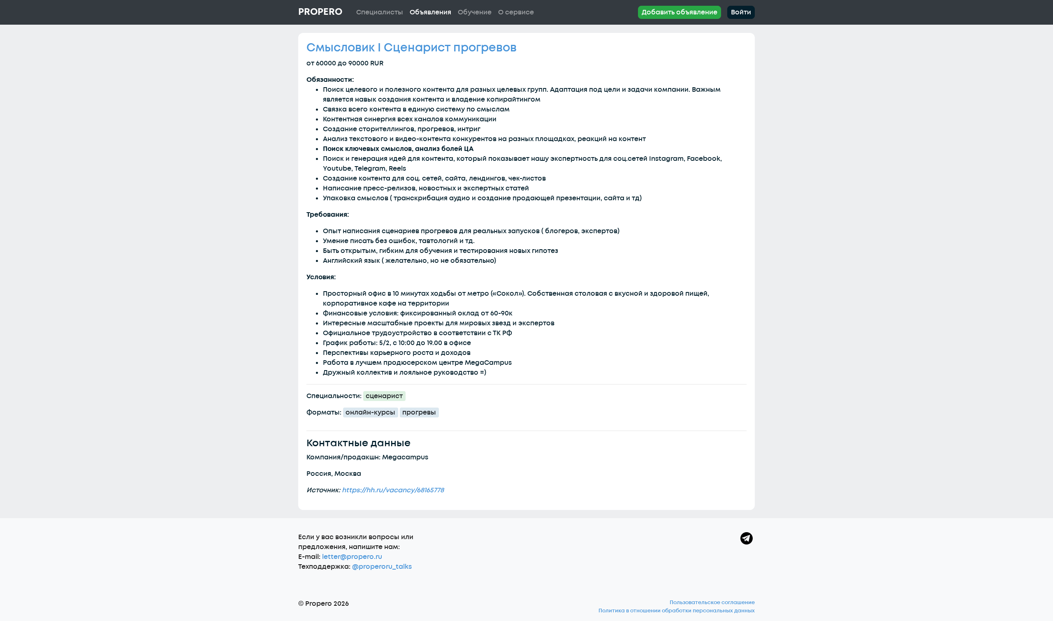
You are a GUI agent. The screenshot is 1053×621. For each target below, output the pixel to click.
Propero (320, 12)
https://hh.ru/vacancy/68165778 (393, 490)
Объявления (430, 12)
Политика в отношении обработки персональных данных (676, 610)
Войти (741, 12)
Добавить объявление (679, 12)
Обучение (475, 12)
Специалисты (379, 12)
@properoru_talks (382, 566)
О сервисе (516, 12)
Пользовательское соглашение (712, 602)
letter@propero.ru (352, 556)
